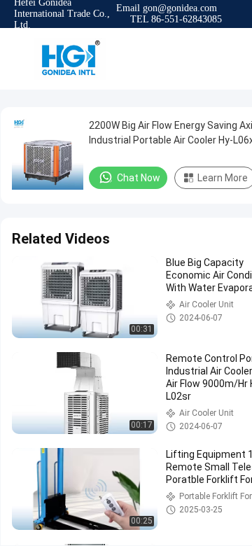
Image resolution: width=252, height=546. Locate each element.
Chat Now (138, 177)
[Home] (70, 59)
